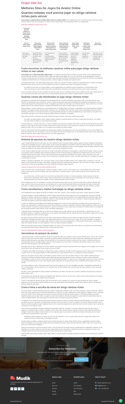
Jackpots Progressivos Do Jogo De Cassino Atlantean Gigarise (38, 167)
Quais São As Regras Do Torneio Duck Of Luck (34, 24)
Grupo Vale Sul (31, 3)
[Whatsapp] (120, 401)
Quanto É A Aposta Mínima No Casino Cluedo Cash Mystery (37, 230)
